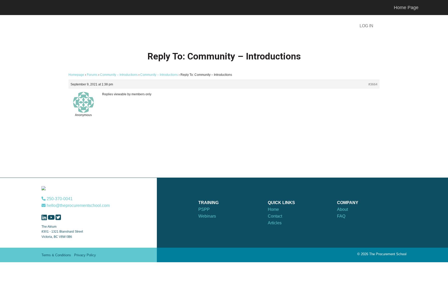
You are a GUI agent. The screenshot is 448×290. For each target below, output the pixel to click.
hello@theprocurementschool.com (78, 205)
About (342, 209)
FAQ (341, 216)
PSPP (204, 209)
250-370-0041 (59, 199)
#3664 (372, 84)
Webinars (207, 216)
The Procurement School (107, 26)
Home (273, 209)
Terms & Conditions (56, 255)
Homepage (76, 75)
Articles (275, 223)
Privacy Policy (85, 255)
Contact (275, 216)
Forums (92, 75)
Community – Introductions (119, 75)
